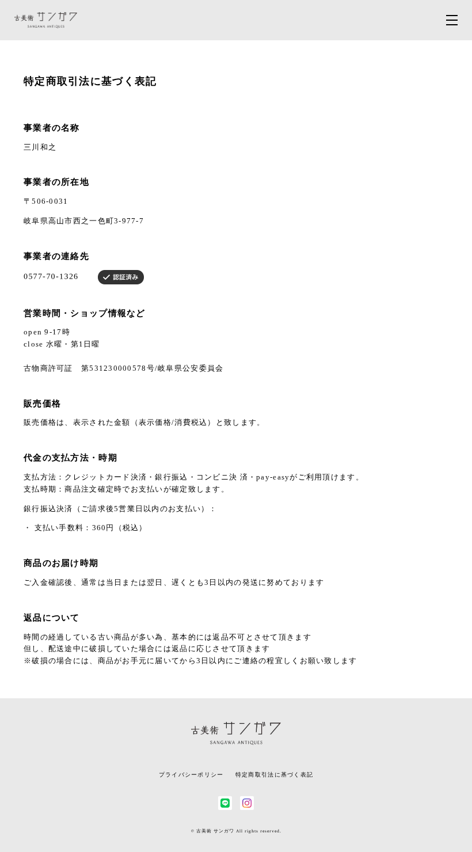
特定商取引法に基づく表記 (274, 774)
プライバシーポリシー (191, 774)
